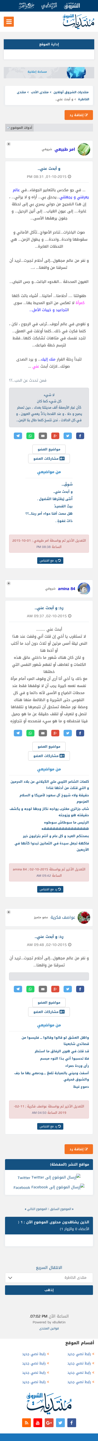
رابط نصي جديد (79, 1354)
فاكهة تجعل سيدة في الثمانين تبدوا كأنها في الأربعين (52, 846)
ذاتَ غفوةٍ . (64, 521)
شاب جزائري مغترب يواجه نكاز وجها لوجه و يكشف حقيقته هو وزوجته (49, 812)
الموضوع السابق (60, 1209)
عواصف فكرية (63, 917)
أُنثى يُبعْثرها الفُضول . (55, 499)
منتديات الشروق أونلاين (71, 92)
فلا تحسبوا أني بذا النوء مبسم (64, 1058)
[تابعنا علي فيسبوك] (71, 1422)
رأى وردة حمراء (77, 1066)
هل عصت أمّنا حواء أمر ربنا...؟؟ (49, 513)
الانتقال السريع (49, 1267)
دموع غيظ (81, 1087)
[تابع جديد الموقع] (26, 1422)
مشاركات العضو (46, 458)
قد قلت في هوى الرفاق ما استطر (62, 1051)
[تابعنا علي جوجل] (49, 1422)
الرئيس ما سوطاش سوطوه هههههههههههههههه (65, 825)
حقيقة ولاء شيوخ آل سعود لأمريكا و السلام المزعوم (54, 798)
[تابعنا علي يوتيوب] (37, 1422)
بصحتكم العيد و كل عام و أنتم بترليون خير (56, 836)
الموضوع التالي (37, 1209)
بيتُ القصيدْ (63, 506)
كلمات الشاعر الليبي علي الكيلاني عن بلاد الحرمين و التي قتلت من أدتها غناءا (50, 784)
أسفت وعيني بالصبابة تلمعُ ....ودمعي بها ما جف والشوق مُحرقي (51, 1076)
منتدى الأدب (40, 92)
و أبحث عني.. (63, 491)
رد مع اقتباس (49, 560)
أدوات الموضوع (21, 127)
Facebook (22, 1187)
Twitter (24, 1177)
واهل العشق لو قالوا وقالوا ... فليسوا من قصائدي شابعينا (55, 1040)
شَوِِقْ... (67, 484)
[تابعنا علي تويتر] (60, 1422)
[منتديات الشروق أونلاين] (78, 28)
